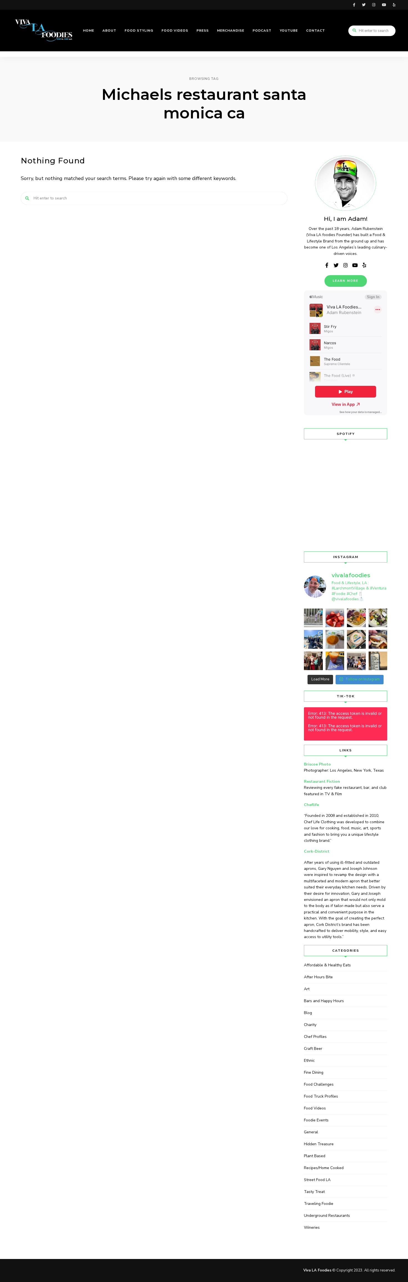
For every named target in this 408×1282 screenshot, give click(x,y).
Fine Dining (313, 1072)
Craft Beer (313, 1048)
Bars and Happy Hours (324, 1001)
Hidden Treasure (319, 1144)
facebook (354, 5)
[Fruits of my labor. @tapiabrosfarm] (335, 618)
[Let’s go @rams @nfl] (356, 639)
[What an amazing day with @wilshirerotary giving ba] (356, 661)
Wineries (312, 1227)
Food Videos (315, 1108)
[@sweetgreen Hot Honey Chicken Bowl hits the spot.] (356, 618)
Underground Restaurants (327, 1215)
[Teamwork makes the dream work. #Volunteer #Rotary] (313, 639)
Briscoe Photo (317, 764)
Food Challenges (319, 1084)
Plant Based (314, 1156)
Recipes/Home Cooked (324, 1167)
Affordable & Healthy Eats (327, 965)
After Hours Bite (318, 977)
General (311, 1132)
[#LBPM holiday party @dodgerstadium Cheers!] (335, 661)
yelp (394, 5)
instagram (374, 5)
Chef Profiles (315, 1036)
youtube (384, 5)
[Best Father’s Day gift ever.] (313, 618)
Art (306, 989)
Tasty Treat (314, 1191)
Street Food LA (317, 1179)
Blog (308, 1012)
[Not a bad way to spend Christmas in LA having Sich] (378, 639)
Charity (310, 1024)
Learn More (346, 281)
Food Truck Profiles (321, 1096)
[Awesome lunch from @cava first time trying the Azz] (378, 618)
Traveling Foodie (318, 1203)
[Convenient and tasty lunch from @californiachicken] (335, 639)
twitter (364, 5)
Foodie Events (316, 1120)
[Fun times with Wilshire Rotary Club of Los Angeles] (313, 661)
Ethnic (309, 1060)
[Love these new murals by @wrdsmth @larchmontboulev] (378, 661)
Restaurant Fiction (322, 781)
